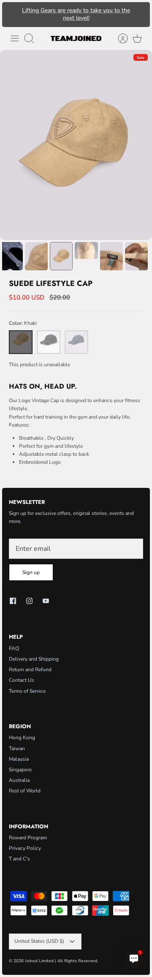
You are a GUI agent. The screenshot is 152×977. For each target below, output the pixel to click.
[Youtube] (46, 600)
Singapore (20, 769)
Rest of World (25, 790)
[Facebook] (13, 600)
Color (23, 323)
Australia (19, 780)
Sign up (31, 572)
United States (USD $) (39, 941)
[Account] (118, 38)
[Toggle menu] (14, 38)
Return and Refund (30, 669)
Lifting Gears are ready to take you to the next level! (76, 14)
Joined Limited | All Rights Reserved (61, 961)
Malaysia (19, 759)
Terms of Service (27, 691)
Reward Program (28, 837)
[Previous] (12, 14)
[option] (76, 145)
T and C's (19, 858)
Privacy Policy (25, 848)
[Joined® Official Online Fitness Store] (76, 38)
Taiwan (17, 748)
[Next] (139, 14)
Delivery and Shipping (34, 659)
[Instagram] (29, 600)
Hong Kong (22, 737)
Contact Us (21, 680)
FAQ (14, 648)
